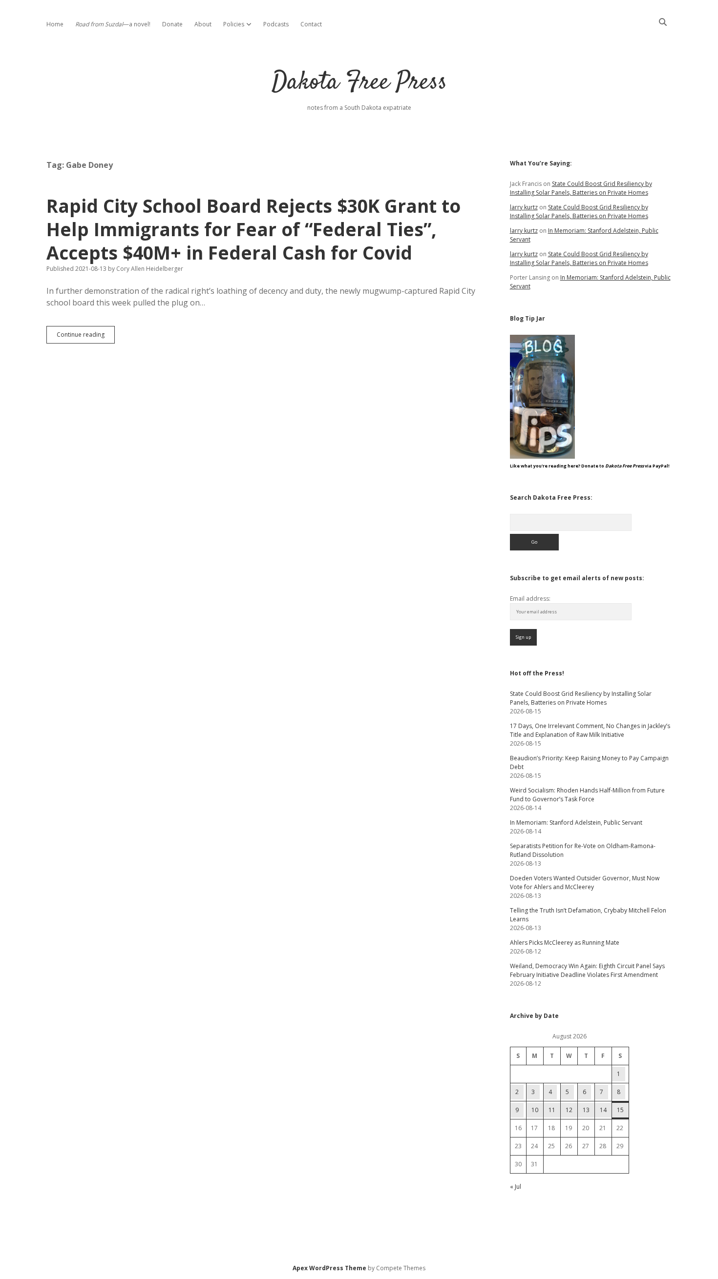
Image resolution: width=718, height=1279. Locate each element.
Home (54, 24)
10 (534, 1110)
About (202, 24)
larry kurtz (524, 207)
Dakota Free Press (359, 83)
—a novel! (112, 24)
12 (569, 1110)
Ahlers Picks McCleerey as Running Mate (564, 942)
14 (603, 1110)
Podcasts (276, 24)
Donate (172, 24)
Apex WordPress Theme (329, 1268)
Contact (311, 24)
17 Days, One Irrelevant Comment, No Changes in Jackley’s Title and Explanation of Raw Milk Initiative (590, 730)
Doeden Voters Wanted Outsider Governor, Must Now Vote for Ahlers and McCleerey (584, 882)
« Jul (515, 1186)
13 (586, 1110)
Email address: (530, 598)
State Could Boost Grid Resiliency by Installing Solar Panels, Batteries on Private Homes (581, 188)
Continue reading (86, 337)
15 (620, 1110)
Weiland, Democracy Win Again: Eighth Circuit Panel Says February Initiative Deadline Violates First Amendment (587, 970)
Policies (233, 24)
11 (552, 1110)
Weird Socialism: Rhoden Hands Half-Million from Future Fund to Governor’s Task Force (587, 794)
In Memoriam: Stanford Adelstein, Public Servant (576, 822)
